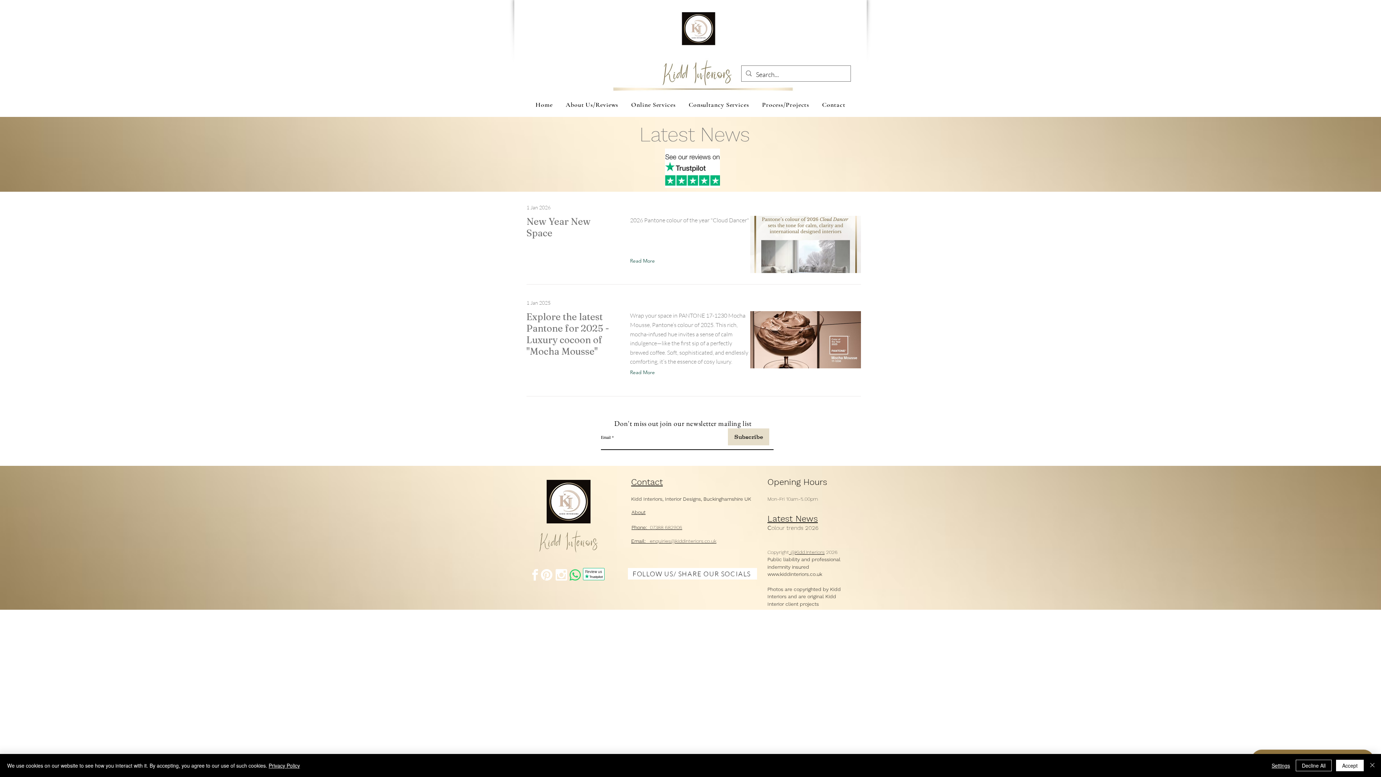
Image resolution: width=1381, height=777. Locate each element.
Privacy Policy (284, 765)
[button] (644, 261)
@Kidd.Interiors (807, 552)
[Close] (1372, 765)
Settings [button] (1281, 765)
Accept (1350, 765)
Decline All (1314, 765)
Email (606, 437)
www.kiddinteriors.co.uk (794, 574)
